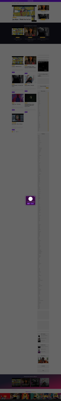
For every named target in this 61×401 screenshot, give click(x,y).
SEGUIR (28, 203)
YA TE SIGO (32, 203)
